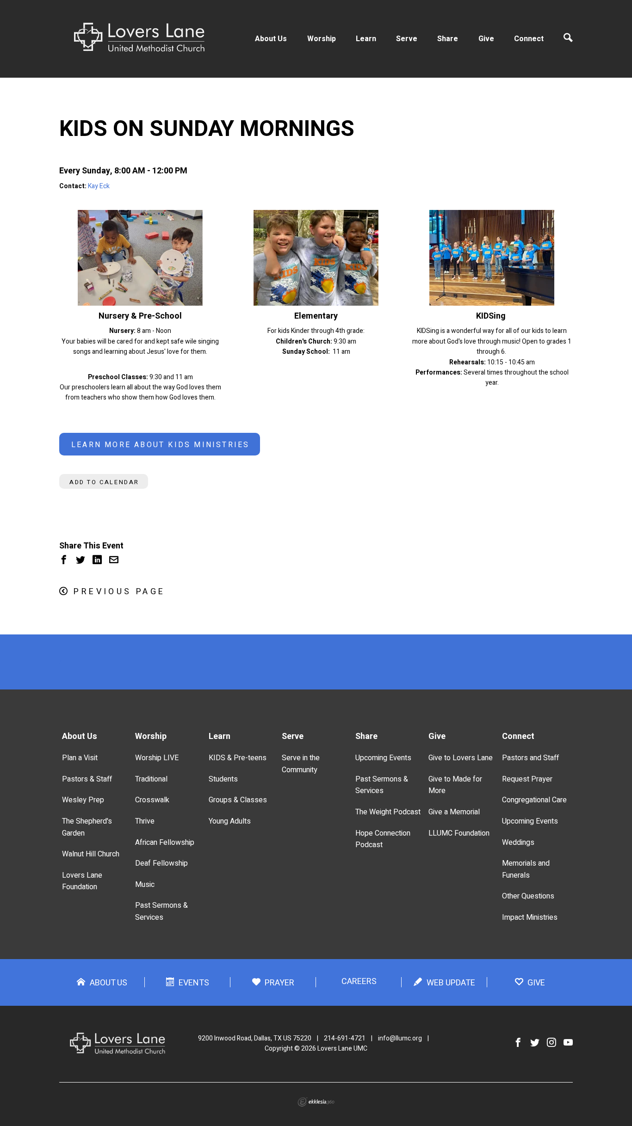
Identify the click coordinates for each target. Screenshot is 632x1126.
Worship (321, 38)
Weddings (518, 842)
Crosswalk (152, 800)
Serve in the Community (301, 763)
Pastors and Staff (530, 757)
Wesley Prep (83, 800)
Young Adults (230, 821)
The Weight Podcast (388, 812)
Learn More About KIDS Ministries (160, 444)
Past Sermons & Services (161, 911)
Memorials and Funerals (526, 869)
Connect (529, 38)
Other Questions (528, 896)
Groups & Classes (238, 800)
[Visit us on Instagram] (551, 1043)
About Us (271, 38)
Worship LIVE (157, 757)
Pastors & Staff (87, 779)
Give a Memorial (454, 812)
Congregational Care (534, 800)
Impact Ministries (530, 917)
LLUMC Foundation (458, 833)
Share (447, 38)
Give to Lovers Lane (460, 757)
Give (486, 38)
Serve (406, 38)
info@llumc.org (400, 1038)
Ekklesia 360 (316, 1102)
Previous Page (119, 591)
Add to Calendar (104, 482)
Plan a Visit (80, 757)
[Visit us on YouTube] (568, 1043)
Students (223, 779)
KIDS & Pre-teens (237, 757)
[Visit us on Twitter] (534, 1043)
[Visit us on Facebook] (518, 1043)
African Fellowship (164, 842)
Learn (366, 38)
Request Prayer (527, 779)
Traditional (151, 779)
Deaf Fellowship (161, 863)
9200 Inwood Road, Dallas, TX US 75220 (254, 1038)
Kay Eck (99, 186)
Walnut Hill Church (90, 854)
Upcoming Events (383, 757)
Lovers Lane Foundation (82, 881)
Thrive (145, 821)
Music (145, 884)
